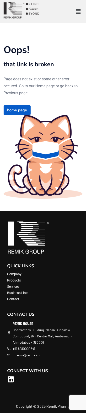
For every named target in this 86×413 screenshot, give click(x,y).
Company (14, 274)
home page (17, 110)
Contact (13, 299)
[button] (78, 11)
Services (13, 286)
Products (14, 280)
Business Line (17, 293)
